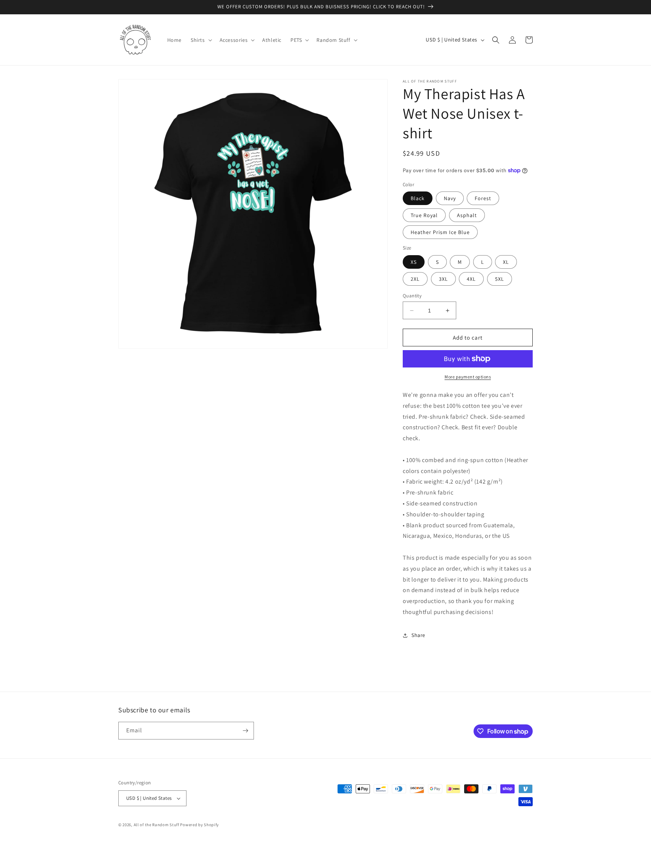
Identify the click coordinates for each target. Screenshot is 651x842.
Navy (450, 198)
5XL (499, 279)
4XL (471, 279)
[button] (200, 40)
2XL (415, 279)
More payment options (468, 377)
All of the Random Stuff (156, 824)
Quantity (412, 295)
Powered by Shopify (199, 824)
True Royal (424, 215)
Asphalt (467, 215)
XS (414, 262)
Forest (483, 198)
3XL (443, 279)
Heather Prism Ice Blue (440, 232)
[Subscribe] (245, 730)
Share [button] (418, 635)
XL (506, 262)
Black (418, 198)
